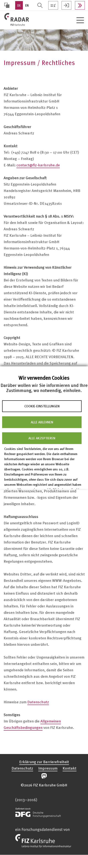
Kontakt (69, 768)
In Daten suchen (80, 5)
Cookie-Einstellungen (42, 406)
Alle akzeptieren (41, 438)
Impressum (47, 768)
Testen (53, 5)
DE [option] (19, 5)
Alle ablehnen (42, 422)
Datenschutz (38, 702)
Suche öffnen (40, 5)
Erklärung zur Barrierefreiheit (44, 761)
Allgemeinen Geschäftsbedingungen (32, 724)
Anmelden (66, 5)
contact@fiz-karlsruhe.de (38, 165)
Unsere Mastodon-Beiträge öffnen (44, 776)
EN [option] (27, 5)
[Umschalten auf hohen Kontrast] (7, 5)
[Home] (30, 19)
